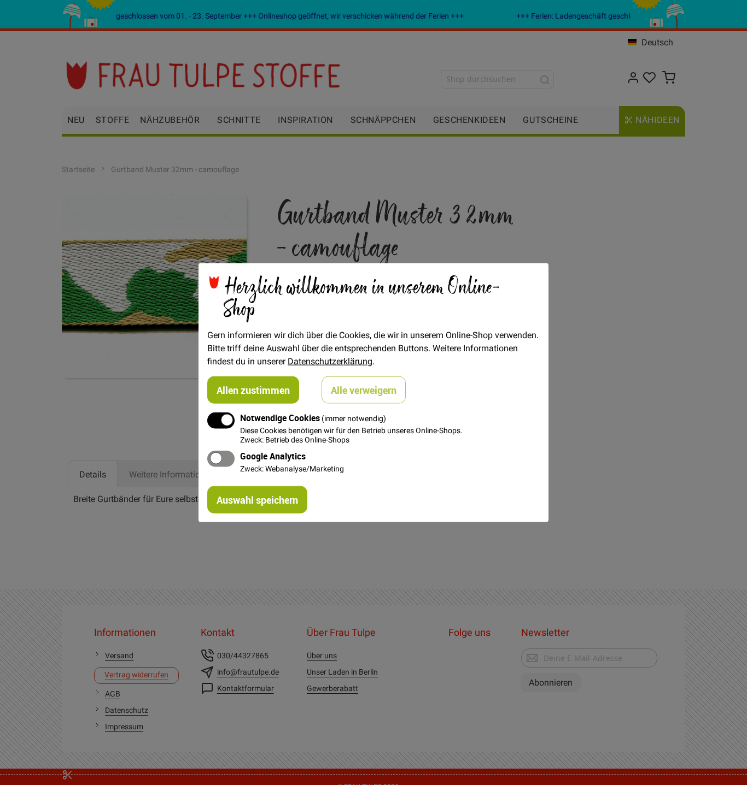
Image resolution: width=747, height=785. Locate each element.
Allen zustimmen (253, 389)
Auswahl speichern (257, 499)
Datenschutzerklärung (330, 361)
